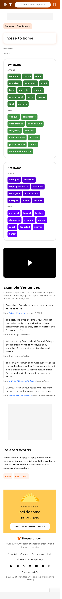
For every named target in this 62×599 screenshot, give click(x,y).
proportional (16, 97)
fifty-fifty (14, 130)
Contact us (38, 554)
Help (49, 554)
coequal (13, 116)
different (29, 179)
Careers (24, 554)
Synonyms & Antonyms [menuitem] (17, 26)
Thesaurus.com (10, 4)
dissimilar (38, 186)
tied (11, 104)
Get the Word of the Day (30, 526)
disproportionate (18, 186)
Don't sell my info (30, 572)
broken (39, 213)
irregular (29, 220)
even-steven (35, 123)
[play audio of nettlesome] (22, 518)
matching (24, 90)
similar (32, 144)
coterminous (16, 123)
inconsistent (31, 193)
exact (44, 83)
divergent (14, 193)
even (8, 476)
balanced (14, 76)
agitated (14, 213)
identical (29, 130)
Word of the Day (29, 507)
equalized (14, 83)
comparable (29, 116)
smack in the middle (20, 151)
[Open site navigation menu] (5, 4)
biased (27, 213)
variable (37, 200)
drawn (27, 76)
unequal (13, 200)
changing (14, 179)
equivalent (30, 83)
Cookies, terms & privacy (30, 559)
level (12, 90)
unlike (25, 200)
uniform (22, 104)
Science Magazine (17, 313)
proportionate (17, 144)
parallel (38, 90)
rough (12, 227)
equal (38, 76)
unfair (12, 233)
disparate (14, 220)
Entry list (12, 554)
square (42, 97)
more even (21, 476)
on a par (33, 137)
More (37, 26)
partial (41, 220)
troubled (25, 227)
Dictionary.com (54, 4)
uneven (38, 227)
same (30, 97)
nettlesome (30, 511)
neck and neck (17, 137)
